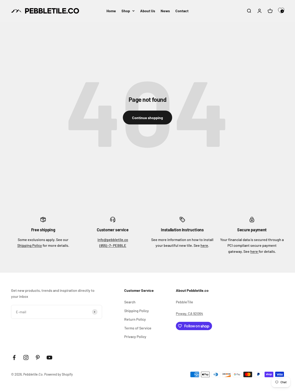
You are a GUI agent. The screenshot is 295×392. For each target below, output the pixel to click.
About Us (147, 11)
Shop (125, 11)
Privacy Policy (135, 336)
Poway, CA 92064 (189, 313)
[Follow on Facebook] (14, 357)
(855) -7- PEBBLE (112, 245)
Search (130, 302)
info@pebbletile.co (112, 239)
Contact (182, 11)
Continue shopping (147, 117)
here (204, 245)
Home (111, 11)
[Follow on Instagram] (26, 357)
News (165, 11)
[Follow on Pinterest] (38, 357)
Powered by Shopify (58, 374)
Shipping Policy (29, 245)
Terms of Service (137, 328)
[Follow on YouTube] (49, 357)
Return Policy (135, 319)
